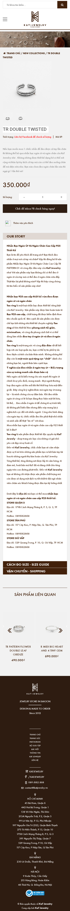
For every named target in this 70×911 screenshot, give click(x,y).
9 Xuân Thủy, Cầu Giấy (35, 876)
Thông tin (35, 752)
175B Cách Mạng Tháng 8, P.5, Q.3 (35, 834)
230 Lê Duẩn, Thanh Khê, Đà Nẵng (35, 861)
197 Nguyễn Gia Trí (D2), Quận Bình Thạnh (35, 825)
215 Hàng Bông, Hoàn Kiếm (35, 880)
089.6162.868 (36, 782)
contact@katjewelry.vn (36, 788)
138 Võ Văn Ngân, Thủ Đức (35, 812)
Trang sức (35, 738)
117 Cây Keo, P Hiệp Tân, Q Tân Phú (35, 847)
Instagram (35, 741)
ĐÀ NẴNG (35, 857)
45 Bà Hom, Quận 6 (35, 803)
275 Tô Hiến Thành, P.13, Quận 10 (35, 829)
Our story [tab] (16, 236)
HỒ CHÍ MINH (35, 799)
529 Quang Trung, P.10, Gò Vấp (35, 843)
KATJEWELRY (36, 771)
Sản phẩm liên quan (35, 594)
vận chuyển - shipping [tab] (26, 571)
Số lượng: (8, 197)
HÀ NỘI (35, 872)
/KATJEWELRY (36, 777)
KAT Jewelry (35, 756)
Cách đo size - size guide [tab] (28, 564)
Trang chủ (35, 734)
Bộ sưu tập (35, 745)
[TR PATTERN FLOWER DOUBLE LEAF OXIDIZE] (18, 627)
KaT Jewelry (42, 908)
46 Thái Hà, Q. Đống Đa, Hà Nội (35, 885)
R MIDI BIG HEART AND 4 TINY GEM (52, 648)
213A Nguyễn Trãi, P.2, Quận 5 (35, 816)
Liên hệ (35, 760)
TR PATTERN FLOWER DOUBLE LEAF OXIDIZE (18, 650)
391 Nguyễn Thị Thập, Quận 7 (35, 838)
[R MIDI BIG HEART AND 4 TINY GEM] (51, 627)
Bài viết (35, 749)
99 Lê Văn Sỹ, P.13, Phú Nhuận (35, 821)
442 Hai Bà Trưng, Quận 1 (35, 807)
